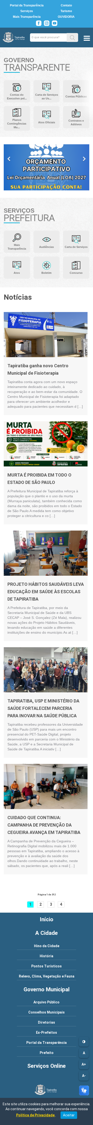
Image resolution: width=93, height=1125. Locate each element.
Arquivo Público (46, 1002)
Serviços (26, 11)
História (46, 956)
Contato (66, 5)
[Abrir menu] (87, 38)
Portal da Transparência (27, 5)
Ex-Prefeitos (46, 1032)
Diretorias (46, 1022)
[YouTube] (54, 23)
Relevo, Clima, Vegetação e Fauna (46, 976)
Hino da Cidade (46, 946)
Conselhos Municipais (46, 1012)
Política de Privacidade (35, 1115)
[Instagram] (46, 23)
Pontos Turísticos (46, 966)
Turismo (66, 11)
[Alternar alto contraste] (84, 1042)
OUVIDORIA (66, 16)
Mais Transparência (27, 16)
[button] (72, 37)
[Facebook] (38, 23)
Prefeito (47, 1053)
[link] (46, 334)
